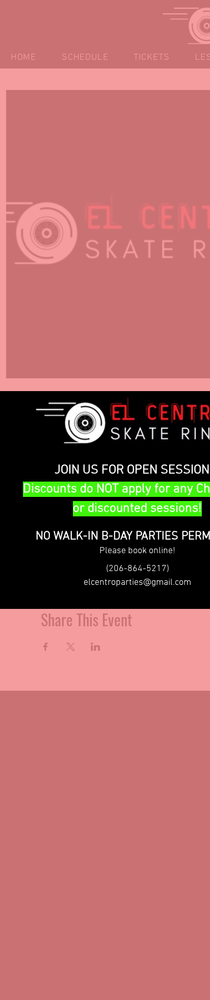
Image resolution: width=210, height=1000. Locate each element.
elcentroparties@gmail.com (137, 582)
